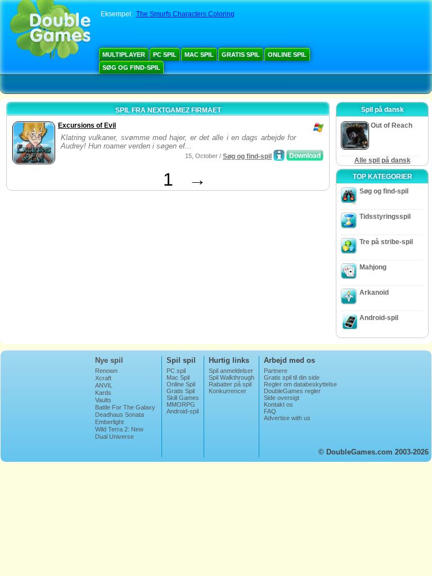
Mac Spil (199, 54)
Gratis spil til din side (292, 377)
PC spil (165, 54)
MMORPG (180, 404)
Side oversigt (281, 397)
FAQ (270, 411)
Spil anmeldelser (231, 370)
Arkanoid (374, 292)
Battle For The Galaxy (125, 407)
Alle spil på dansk (382, 160)
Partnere (275, 370)
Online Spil (287, 54)
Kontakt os (278, 404)
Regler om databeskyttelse (300, 384)
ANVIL (103, 385)
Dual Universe (114, 436)
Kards (103, 392)
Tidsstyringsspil (385, 216)
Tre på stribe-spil (386, 242)
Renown (106, 370)
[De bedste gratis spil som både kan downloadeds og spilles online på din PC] (50, 31)
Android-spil (378, 318)
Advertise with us (287, 418)
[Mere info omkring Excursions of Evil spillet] (279, 155)
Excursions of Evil (87, 125)
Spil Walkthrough (231, 377)
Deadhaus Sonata (119, 414)
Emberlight (109, 421)
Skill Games (182, 397)
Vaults (103, 400)
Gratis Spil (241, 54)
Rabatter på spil (230, 384)
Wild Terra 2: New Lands (119, 432)
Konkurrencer (227, 391)
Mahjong (372, 267)
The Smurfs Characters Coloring (185, 14)
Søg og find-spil (131, 67)
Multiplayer (123, 54)
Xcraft (103, 378)
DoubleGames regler (292, 391)
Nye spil (109, 360)
